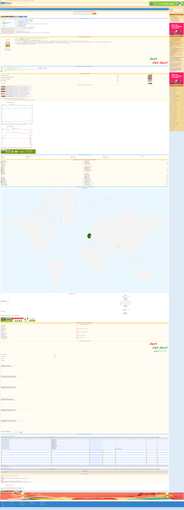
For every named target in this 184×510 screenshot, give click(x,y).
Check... (23, 70)
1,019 (83, 167)
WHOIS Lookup (173, 121)
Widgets (15, 6)
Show (167, 167)
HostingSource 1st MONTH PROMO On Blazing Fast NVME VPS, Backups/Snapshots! (176, 68)
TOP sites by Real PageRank (175, 19)
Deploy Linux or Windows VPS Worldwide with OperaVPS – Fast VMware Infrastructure (176, 57)
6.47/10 (118, 77)
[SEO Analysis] (6, 5)
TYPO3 (20, 26)
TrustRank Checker (173, 87)
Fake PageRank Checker (174, 97)
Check (167, 174)
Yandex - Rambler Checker (174, 124)
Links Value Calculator (174, 103)
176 (83, 170)
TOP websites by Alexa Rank (175, 21)
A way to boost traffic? (174, 47)
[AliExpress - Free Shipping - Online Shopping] (92, 499)
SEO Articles (172, 130)
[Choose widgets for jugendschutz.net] (25, 17)
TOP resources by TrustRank (175, 17)
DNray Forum (23, 6)
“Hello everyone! (173, 56)
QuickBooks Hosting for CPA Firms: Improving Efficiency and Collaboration (176, 50)
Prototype (24, 26)
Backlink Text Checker (174, 106)
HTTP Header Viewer (173, 118)
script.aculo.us (31, 26)
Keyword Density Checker (174, 90)
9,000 (167, 164)
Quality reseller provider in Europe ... (176, 39)
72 (83, 166)
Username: (171, 9)
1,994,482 (117, 80)
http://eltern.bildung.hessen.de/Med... (5, 445)
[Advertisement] (176, 138)
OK (11, 25)
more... (33, 0)
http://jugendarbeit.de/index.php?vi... (5, 446)
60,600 (83, 163)
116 (83, 164)
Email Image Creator (173, 127)
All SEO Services (173, 128)
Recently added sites (174, 16)
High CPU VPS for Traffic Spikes (175, 40)
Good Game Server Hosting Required (176, 38)
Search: (158, 437)
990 (167, 162)
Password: (171, 10)
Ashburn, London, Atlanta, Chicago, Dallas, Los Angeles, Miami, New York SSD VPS (176, 43)
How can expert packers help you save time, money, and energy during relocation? (176, 63)
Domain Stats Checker (174, 109)
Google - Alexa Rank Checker (174, 100)
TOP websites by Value (174, 18)
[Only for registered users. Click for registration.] (17, 29)
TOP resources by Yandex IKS (175, 20)
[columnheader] (26, 438)
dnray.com (8, 431)
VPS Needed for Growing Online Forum (176, 37)
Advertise (11, 6)
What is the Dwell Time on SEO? (175, 49)
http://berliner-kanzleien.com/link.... (5, 444)
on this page (22, 98)
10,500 (83, 162)
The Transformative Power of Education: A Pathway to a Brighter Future (176, 65)
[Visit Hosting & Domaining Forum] (158, 64)
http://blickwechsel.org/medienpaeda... (5, 443)
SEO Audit (2, 6)
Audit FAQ (18, 6)
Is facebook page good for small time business (177, 48)
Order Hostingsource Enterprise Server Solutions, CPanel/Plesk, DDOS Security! (175, 70)
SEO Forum (7, 6)
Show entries (3, 437)
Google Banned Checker (174, 115)
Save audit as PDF (9, 485)
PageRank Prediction (173, 88)
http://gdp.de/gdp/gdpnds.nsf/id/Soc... (5, 440)
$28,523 (117, 75)
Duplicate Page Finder (174, 94)
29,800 (167, 163)
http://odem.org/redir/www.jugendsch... (5, 439)
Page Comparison (173, 91)
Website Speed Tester (173, 112)
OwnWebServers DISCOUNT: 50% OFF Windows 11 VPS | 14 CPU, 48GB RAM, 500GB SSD (176, 60)
